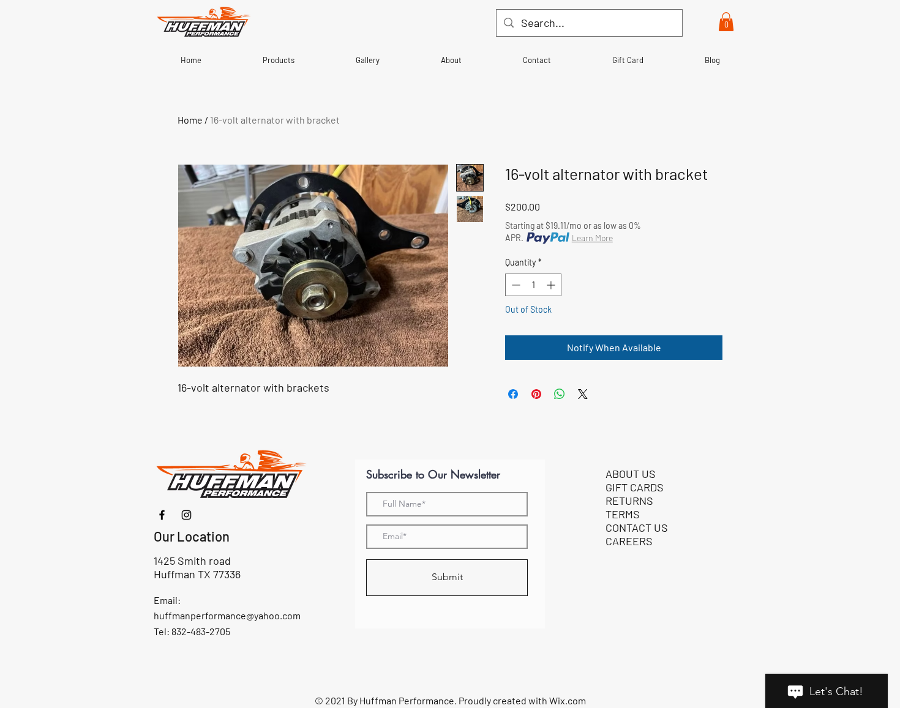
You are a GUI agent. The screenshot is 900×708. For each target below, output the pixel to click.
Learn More (592, 238)
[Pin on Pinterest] (536, 394)
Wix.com (567, 700)
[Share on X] (583, 394)
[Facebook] (162, 515)
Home (190, 119)
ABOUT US (631, 473)
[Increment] (552, 285)
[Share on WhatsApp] (559, 394)
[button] (726, 21)
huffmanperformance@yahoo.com (227, 615)
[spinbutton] (533, 285)
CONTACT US (637, 527)
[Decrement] (514, 285)
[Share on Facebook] (513, 394)
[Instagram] (186, 515)
